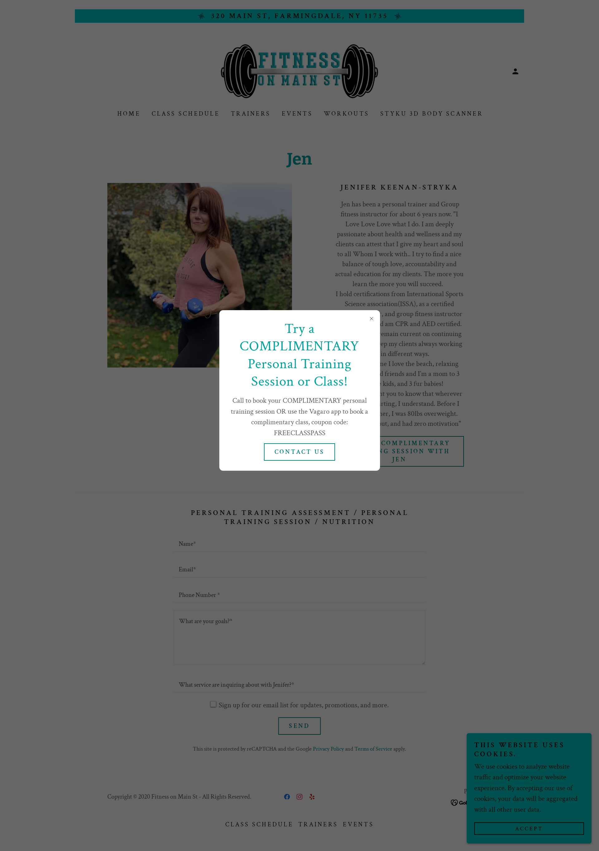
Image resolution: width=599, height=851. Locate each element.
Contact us (300, 452)
